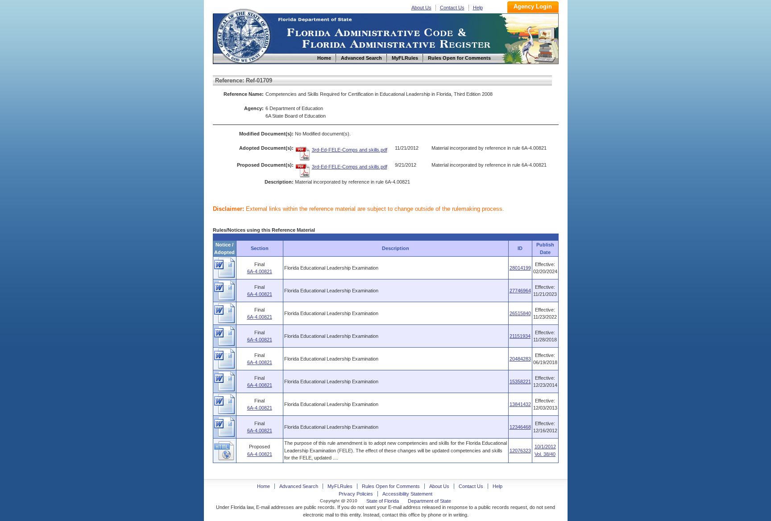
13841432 (520, 404)
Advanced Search (298, 486)
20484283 (520, 358)
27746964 (520, 290)
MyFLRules (339, 486)
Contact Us (452, 7)
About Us (421, 7)
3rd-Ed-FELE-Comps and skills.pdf (349, 149)
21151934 (520, 336)
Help (478, 7)
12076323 (520, 450)
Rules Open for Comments (391, 486)
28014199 (520, 268)
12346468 (520, 427)
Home (243, 35)
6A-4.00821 (259, 271)
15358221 (520, 381)
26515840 (520, 313)
